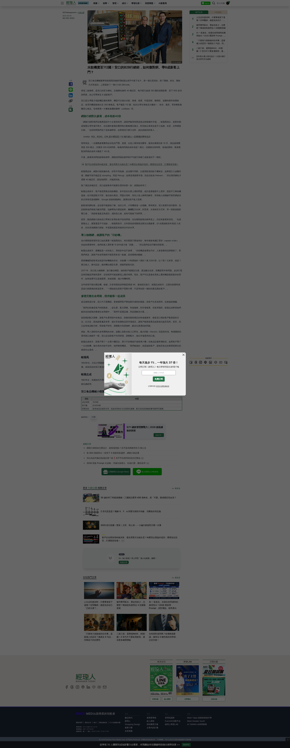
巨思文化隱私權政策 (162, 386)
